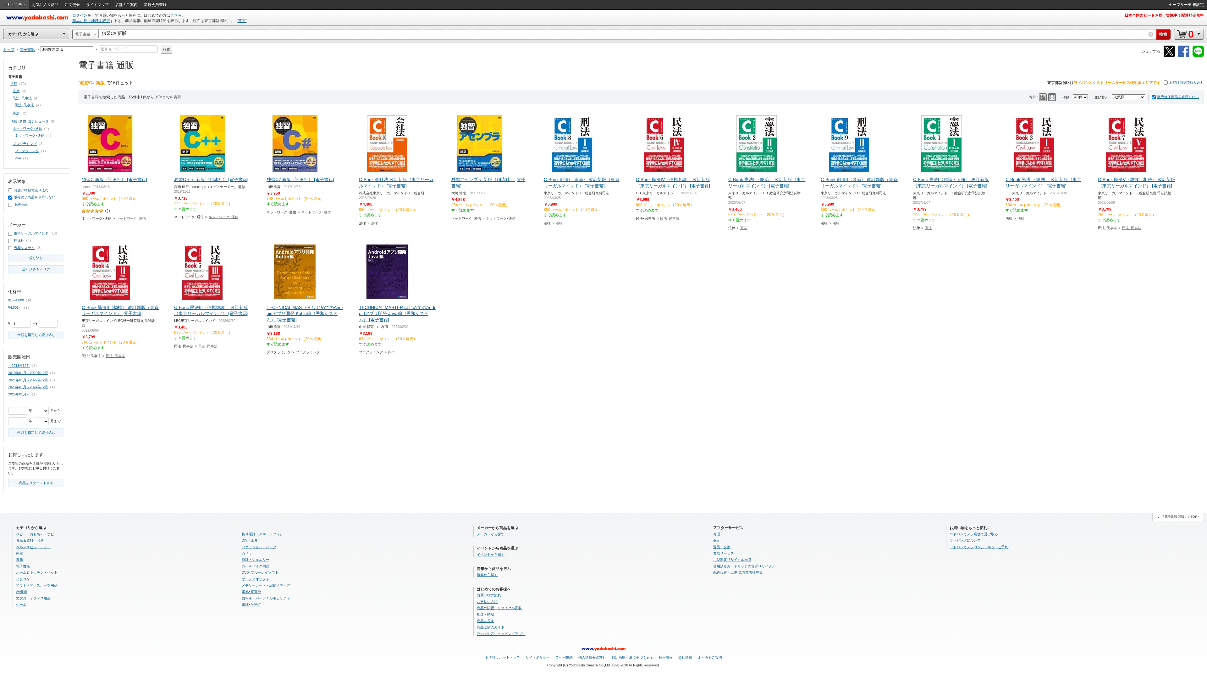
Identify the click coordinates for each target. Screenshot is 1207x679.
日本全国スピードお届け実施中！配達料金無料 (1164, 15)
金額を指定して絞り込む (36, 335)
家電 (19, 553)
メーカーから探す (490, 534)
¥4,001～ (15, 307)
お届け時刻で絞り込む (1186, 82)
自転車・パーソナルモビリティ (266, 598)
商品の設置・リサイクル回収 (499, 608)
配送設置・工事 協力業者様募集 (738, 572)
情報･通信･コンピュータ (29, 121)
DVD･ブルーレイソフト (260, 572)
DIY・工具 (250, 540)
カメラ (247, 553)
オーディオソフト (255, 579)
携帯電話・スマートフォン (262, 534)
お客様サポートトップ (502, 657)
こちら (176, 15)
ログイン (79, 15)
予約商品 (21, 204)
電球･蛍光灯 (251, 604)
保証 (716, 540)
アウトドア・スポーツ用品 (37, 585)
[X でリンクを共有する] (1169, 56)
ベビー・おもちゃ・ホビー (37, 534)
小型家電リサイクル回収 (732, 559)
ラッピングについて (965, 540)
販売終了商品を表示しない (1178, 97)
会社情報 (685, 657)
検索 (166, 49)
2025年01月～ (19, 394)
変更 (242, 21)
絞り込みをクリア (36, 269)
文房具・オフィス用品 (33, 598)
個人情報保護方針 (592, 657)
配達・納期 (485, 614)
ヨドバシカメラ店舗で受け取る (974, 534)
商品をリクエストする (36, 483)
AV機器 (21, 591)
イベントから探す (490, 554)
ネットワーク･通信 (131, 218)
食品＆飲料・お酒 (30, 540)
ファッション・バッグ (259, 547)
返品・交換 (721, 547)
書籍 (19, 559)
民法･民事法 (669, 218)
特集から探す (487, 575)
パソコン (23, 579)
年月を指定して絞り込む (36, 432)
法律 (374, 223)
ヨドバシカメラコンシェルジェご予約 (979, 547)
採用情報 (666, 657)
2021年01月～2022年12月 (28, 380)
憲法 (743, 228)
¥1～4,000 (16, 300)
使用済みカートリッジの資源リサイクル (744, 566)
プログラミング (308, 352)
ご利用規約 (564, 657)
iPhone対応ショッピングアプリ (501, 634)
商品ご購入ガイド (490, 627)
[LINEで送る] (1198, 56)
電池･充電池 (251, 591)
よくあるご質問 (710, 657)
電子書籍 (23, 566)
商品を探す (485, 621)
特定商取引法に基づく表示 (632, 657)
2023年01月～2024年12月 (28, 387)
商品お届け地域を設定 (91, 21)
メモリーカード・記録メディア (266, 585)
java (391, 352)
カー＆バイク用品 (255, 566)
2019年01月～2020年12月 (28, 373)
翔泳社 (19, 240)
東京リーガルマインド (31, 233)
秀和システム (24, 248)
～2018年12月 (19, 365)
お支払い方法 (487, 602)
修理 (716, 534)
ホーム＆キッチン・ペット (37, 572)
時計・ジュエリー (255, 559)
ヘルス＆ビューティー (33, 547)
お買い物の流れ (489, 595)
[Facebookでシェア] (1183, 56)
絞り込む (36, 258)
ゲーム (21, 604)
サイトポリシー (538, 657)
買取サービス (723, 553)
